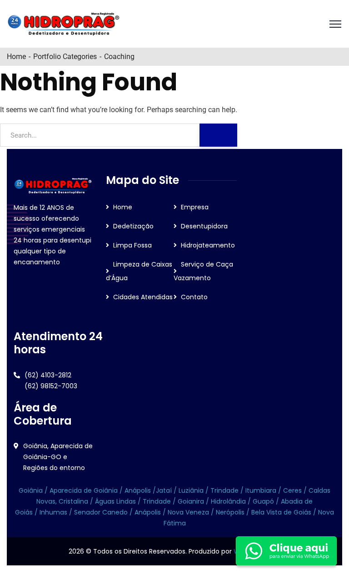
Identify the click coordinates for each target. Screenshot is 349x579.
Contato (194, 297)
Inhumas (54, 512)
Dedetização (133, 226)
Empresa (195, 207)
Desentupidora (204, 226)
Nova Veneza (187, 512)
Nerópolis (230, 512)
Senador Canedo (101, 512)
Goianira (192, 501)
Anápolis (138, 490)
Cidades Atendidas (143, 297)
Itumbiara (260, 490)
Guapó (264, 501)
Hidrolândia (228, 501)
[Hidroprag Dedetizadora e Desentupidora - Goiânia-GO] (63, 24)
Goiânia (32, 490)
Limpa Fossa (132, 245)
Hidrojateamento (208, 245)
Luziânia (191, 490)
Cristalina (73, 501)
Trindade (225, 490)
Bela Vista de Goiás (281, 512)
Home (16, 56)
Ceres (292, 490)
